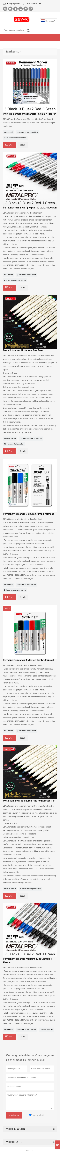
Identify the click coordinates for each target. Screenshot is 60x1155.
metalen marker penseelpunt (30, 888)
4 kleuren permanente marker (15, 280)
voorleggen (14, 1115)
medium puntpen (46, 1029)
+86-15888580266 (33, 3)
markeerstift (8, 132)
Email (9, 145)
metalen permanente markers (31, 438)
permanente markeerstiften (27, 132)
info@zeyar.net (13, 3)
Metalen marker (10, 438)
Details (22, 145)
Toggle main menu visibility (56, 38)
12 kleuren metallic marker (14, 444)
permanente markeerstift (26, 274)
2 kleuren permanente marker (15, 590)
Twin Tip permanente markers (15, 137)
